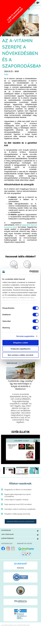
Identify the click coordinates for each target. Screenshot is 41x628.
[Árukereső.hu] (20, 564)
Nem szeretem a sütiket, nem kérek (20, 355)
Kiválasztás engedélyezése (20, 349)
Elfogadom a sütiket (20, 342)
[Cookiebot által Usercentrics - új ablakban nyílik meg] (29, 271)
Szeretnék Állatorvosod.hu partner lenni (20, 521)
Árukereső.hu (20, 567)
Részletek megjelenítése (25, 336)
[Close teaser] (37, 3)
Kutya (6, 74)
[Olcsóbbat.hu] (20, 601)
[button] (18, 18)
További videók (20, 474)
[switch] (36, 314)
